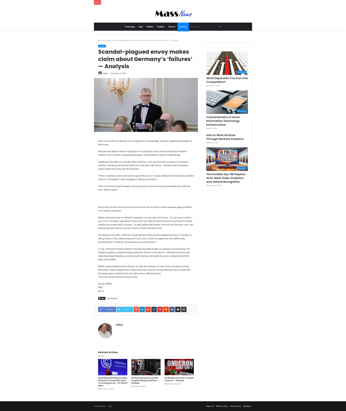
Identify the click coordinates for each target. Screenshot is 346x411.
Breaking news (112, 298)
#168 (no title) (222, 406)
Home (102, 40)
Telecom (171, 27)
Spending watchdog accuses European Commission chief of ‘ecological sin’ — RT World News (112, 382)
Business (183, 27)
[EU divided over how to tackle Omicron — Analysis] (179, 367)
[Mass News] (173, 13)
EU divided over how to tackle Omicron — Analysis (179, 379)
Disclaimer (247, 406)
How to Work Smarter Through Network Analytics (225, 137)
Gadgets (160, 27)
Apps (141, 27)
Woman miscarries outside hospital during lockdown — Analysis (145, 380)
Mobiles (150, 27)
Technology (130, 27)
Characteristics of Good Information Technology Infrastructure (223, 121)
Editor (105, 73)
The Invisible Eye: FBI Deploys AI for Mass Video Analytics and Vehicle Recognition (226, 178)
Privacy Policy (235, 406)
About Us (210, 406)
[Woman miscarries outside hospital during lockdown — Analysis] (146, 367)
